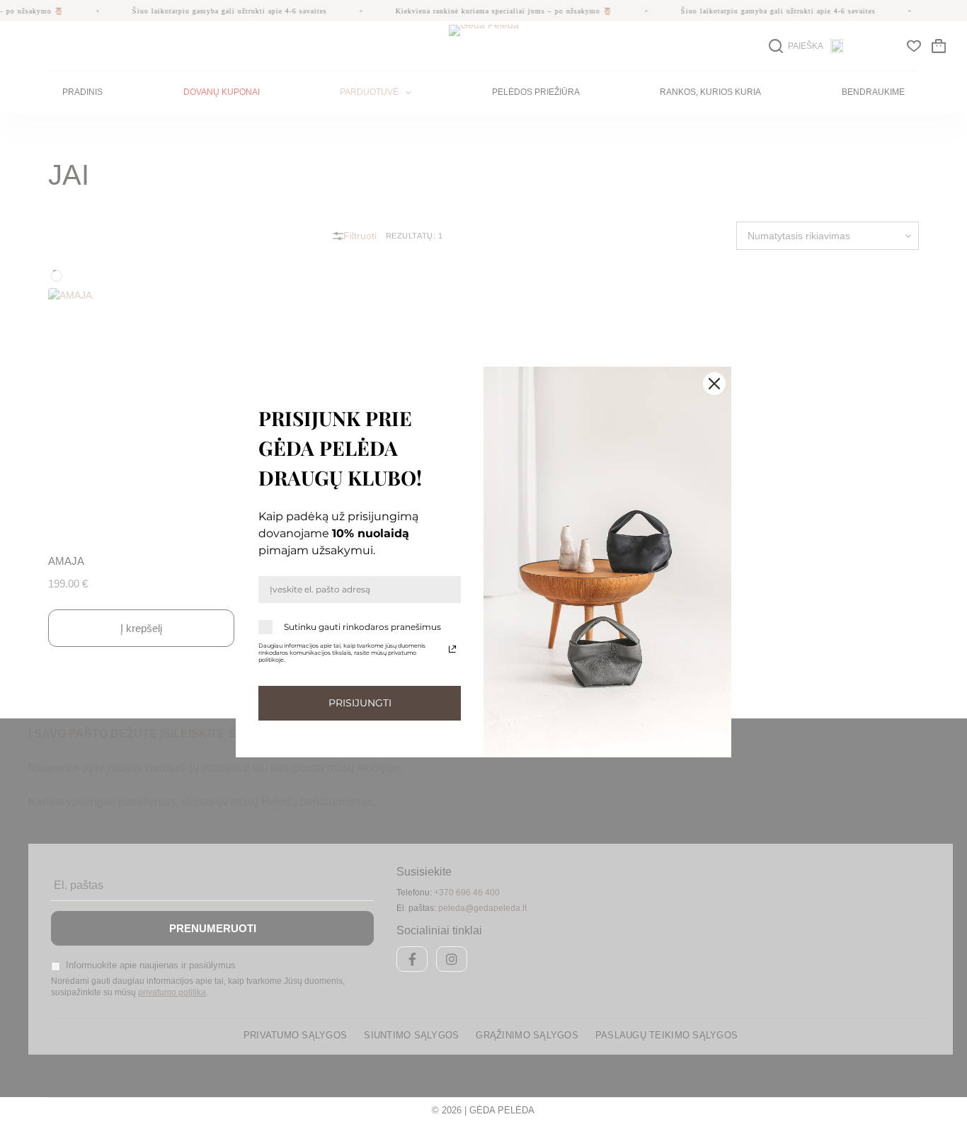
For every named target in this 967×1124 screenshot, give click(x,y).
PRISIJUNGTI (359, 702)
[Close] (714, 384)
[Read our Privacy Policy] (452, 649)
